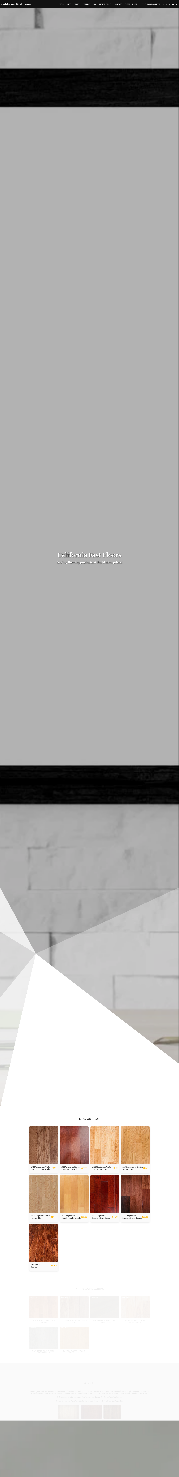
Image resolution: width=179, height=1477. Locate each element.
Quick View (44, 1159)
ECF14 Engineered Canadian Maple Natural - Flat (71, 1217)
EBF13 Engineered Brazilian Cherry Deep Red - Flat (100, 1217)
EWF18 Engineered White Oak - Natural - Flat (101, 1168)
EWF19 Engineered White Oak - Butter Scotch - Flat (40, 1168)
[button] (163, 4)
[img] (43, 1145)
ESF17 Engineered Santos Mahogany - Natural (70, 1168)
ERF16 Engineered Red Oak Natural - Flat (133, 1168)
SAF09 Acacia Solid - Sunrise (39, 1266)
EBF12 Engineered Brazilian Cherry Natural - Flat (132, 1217)
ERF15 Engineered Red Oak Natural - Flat (41, 1217)
